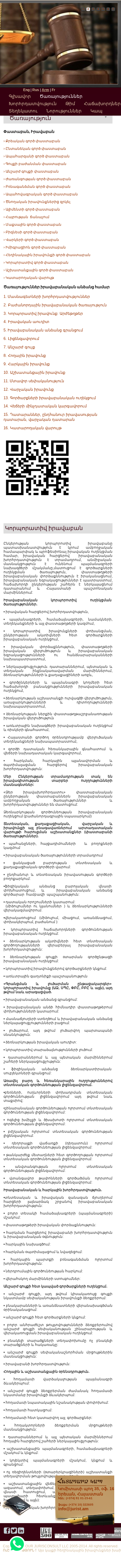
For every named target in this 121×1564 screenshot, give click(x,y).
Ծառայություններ (61, 96)
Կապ (96, 110)
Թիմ (70, 103)
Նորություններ (64, 110)
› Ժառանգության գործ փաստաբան (37, 179)
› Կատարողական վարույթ (29, 278)
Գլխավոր (20, 96)
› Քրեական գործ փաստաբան (32, 141)
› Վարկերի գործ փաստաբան (31, 240)
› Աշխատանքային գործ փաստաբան (38, 270)
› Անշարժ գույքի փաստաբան (31, 171)
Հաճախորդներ (102, 103)
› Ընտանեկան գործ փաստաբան (35, 149)
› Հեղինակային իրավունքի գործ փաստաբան (47, 255)
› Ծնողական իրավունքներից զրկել (37, 202)
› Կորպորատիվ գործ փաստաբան (36, 262)
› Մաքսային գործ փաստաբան (32, 225)
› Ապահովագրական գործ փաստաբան (41, 194)
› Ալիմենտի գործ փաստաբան (32, 209)
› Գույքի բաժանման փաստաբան (35, 164)
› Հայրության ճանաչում (26, 217)
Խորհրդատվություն (33, 103)
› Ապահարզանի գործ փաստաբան (37, 156)
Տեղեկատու (23, 110)
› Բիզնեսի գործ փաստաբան (31, 232)
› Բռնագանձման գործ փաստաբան (37, 187)
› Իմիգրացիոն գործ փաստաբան (35, 247)
